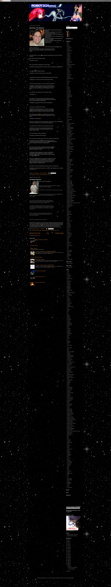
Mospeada (69, 154)
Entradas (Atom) (37, 235)
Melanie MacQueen (70, 149)
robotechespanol (70, 205)
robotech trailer (69, 427)
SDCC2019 (69, 211)
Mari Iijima (69, 141)
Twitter (68, 468)
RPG (68, 436)
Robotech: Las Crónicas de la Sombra (73, 202)
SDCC (68, 210)
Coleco (68, 69)
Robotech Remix (70, 193)
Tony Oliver (69, 236)
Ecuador (68, 87)
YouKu (68, 486)
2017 (68, 550)
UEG (68, 241)
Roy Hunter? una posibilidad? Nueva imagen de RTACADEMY (45, 251)
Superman (69, 227)
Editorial (68, 88)
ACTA (68, 45)
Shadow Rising (69, 214)
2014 (68, 554)
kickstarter (69, 124)
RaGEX (68, 173)
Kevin (68, 122)
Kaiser (68, 120)
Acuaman (68, 46)
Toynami (68, 237)
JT (67, 118)
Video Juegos (69, 250)
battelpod (68, 58)
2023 (68, 542)
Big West (68, 60)
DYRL (68, 83)
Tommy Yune (49, 174)
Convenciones (69, 74)
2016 (68, 551)
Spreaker (68, 223)
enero (69, 566)
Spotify (68, 222)
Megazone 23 (69, 147)
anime (68, 51)
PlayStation (69, 395)
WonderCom (69, 255)
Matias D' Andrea (70, 143)
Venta (68, 246)
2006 (33, 230)
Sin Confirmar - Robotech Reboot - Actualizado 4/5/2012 (44, 265)
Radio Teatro (69, 172)
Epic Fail (68, 92)
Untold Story (69, 242)
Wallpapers (69, 254)
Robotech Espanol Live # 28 (40, 276)
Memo (68, 150)
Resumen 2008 (69, 404)
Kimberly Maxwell (70, 127)
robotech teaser (69, 196)
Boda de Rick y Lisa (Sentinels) (40, 270)
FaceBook (69, 322)
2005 (68, 571)
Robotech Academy (70, 184)
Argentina (68, 55)
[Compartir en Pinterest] (55, 173)
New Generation (69, 159)
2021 (68, 544)
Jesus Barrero (69, 345)
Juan (69, 32)
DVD (68, 82)
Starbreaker (69, 225)
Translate (74, 29)
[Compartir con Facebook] (54, 173)
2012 (68, 272)
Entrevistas (37, 174)
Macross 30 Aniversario (71, 138)
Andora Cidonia (69, 50)
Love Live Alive (69, 363)
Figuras (68, 97)
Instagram (68, 113)
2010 (68, 560)
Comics (68, 73)
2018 (68, 548)
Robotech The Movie (33, 248)
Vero (68, 247)
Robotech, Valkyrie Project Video (36, 257)
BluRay (68, 63)
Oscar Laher (69, 161)
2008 (68, 563)
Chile (68, 68)
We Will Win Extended (34, 245)
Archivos (33, 174)
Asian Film (69, 56)
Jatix (68, 115)
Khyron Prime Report (70, 123)
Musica (68, 156)
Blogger (72, 577)
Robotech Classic (70, 186)
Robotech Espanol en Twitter (72, 535)
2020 (68, 545)
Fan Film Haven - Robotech (39, 259)
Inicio (48, 233)
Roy (69, 35)
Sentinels (68, 213)
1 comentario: (42, 228)
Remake (68, 174)
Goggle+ (68, 104)
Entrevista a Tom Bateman (36, 28)
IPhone (68, 114)
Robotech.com (69, 204)
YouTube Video (69, 259)
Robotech (68, 179)
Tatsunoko (69, 229)
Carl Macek (39, 230)
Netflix (68, 386)
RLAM (68, 178)
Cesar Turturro (69, 67)
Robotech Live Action (70, 190)
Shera (68, 215)
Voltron (68, 252)
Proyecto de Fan (70, 170)
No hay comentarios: (43, 173)
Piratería (68, 165)
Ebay (68, 86)
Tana (68, 228)
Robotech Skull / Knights (71, 195)
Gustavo (68, 106)
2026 (68, 539)
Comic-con (69, 72)
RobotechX (69, 206)
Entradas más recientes (34, 233)
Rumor (33, 122)
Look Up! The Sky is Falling (39, 282)
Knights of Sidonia (70, 128)
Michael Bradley (69, 151)
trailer (68, 238)
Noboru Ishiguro (69, 160)
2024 (68, 541)
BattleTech (69, 59)
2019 (68, 547)
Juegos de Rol (69, 119)
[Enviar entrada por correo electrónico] (49, 173)
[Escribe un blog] (52, 173)
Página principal (69, 263)
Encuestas (69, 90)
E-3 (67, 313)
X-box (68, 256)
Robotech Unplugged (70, 200)
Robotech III (69, 187)
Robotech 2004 (69, 181)
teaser (68, 231)
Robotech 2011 (69, 182)
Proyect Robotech (70, 169)
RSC (40, 174)
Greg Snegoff (69, 105)
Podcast (68, 168)
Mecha (68, 145)
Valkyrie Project (69, 245)
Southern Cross (69, 220)
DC (67, 79)
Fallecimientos (69, 96)
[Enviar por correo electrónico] (51, 173)
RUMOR (39, 114)
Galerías (68, 101)
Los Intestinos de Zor (70, 133)
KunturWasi (69, 129)
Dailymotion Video (70, 78)
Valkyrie (68, 243)
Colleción (68, 70)
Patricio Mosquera (70, 164)
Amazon (68, 49)
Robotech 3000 (44, 230)
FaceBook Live (69, 95)
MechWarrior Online (70, 146)
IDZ (67, 111)
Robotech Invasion (70, 188)
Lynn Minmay (69, 136)
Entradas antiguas (59, 233)
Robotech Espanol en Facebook (72, 534)
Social (68, 218)
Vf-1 (68, 477)
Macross (68, 137)
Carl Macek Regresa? (35, 179)
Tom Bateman (44, 174)
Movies (68, 155)
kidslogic (68, 354)
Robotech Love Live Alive (71, 191)
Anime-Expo (69, 281)
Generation (69, 102)
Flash (68, 99)
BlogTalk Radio (69, 61)
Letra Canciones (70, 131)
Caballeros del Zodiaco (71, 64)
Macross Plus (69, 140)
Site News (69, 445)
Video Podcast (69, 251)
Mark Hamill (69, 142)
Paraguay (68, 163)
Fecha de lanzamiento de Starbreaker (41, 239)
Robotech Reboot (70, 192)
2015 (68, 553)
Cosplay (68, 304)
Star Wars (68, 224)
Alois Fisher (69, 47)
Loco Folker (69, 132)
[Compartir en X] (53, 173)
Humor (68, 109)
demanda (68, 81)
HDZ (68, 108)
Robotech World (69, 201)
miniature (68, 152)
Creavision (69, 77)
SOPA (68, 219)
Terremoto (68, 232)
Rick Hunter (69, 177)
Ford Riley (69, 100)
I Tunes (68, 110)
